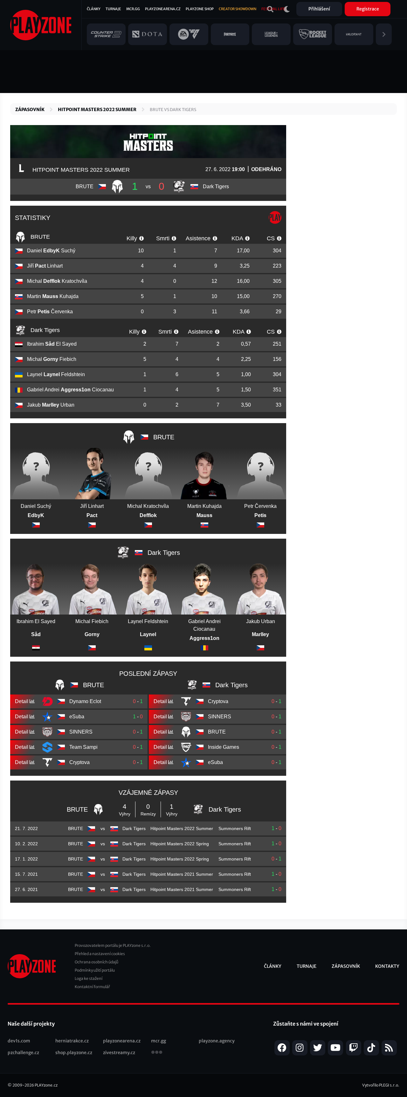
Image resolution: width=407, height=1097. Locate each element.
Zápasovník (30, 109)
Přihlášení (319, 9)
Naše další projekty (31, 1024)
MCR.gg (133, 9)
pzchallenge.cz (23, 1052)
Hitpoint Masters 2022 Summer (97, 109)
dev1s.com (19, 1041)
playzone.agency (217, 1041)
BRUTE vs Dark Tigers (173, 109)
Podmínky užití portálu (95, 970)
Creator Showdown (237, 9)
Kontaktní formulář (92, 986)
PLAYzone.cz (46, 1085)
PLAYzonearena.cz (163, 9)
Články (93, 9)
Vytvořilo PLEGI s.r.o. (380, 1085)
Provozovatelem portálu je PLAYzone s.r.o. (113, 945)
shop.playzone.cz (73, 1052)
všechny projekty (156, 1053)
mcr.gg (158, 1041)
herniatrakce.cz (72, 1041)
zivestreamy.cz (119, 1052)
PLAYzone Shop (200, 9)
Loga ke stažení (88, 978)
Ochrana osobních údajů (96, 962)
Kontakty (387, 966)
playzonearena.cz (122, 1041)
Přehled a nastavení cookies (100, 953)
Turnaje (113, 9)
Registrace (367, 9)
